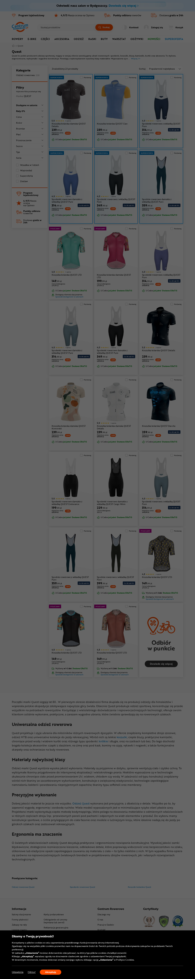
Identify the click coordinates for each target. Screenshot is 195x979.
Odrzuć (32, 972)
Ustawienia (17, 972)
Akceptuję (50, 972)
